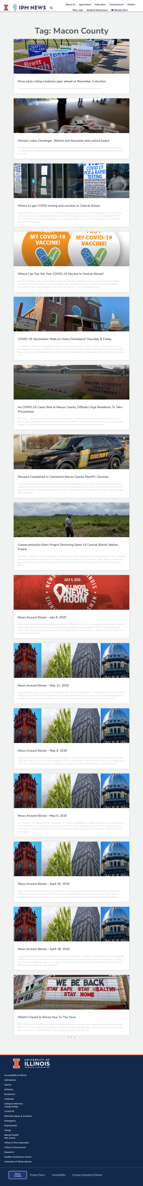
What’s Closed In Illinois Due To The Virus (47, 1017)
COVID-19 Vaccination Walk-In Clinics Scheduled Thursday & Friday (65, 339)
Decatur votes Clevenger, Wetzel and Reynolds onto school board (63, 141)
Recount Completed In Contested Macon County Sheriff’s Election (63, 477)
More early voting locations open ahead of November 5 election (62, 81)
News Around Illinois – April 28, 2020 (44, 949)
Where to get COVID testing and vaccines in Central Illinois (59, 206)
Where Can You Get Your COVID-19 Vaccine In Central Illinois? (61, 274)
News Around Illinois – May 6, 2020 (42, 816)
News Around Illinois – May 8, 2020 (42, 751)
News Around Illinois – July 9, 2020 (42, 617)
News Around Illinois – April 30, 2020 (44, 884)
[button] (51, 8)
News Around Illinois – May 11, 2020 (43, 685)
